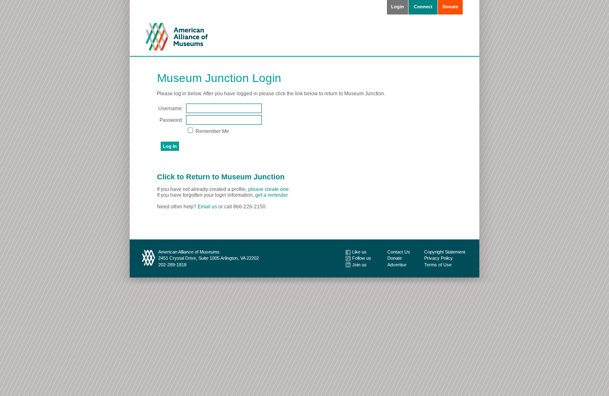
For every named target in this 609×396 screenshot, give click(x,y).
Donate (450, 6)
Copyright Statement (444, 251)
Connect (423, 6)
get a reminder (271, 195)
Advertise (396, 264)
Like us (359, 251)
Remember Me (211, 131)
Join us (359, 264)
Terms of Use (438, 264)
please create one (268, 189)
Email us (207, 207)
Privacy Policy (438, 258)
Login (397, 6)
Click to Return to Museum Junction (221, 177)
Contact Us (398, 251)
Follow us (361, 258)
